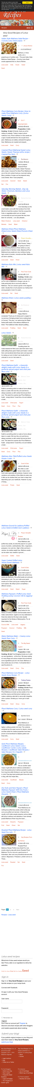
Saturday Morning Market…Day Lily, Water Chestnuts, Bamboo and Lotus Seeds (15, 191)
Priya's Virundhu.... (26, 238)
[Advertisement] (17, 91)
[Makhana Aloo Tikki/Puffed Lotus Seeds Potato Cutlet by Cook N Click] (9, 466)
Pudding (12, 328)
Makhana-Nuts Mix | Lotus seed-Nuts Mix (15, 265)
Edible (12, 556)
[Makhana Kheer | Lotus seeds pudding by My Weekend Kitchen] (9, 307)
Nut (2, 184)
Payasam (4, 628)
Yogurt (21, 403)
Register (23, 1023)
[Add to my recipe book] (24, 40)
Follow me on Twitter (8, 1062)
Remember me (7, 1018)
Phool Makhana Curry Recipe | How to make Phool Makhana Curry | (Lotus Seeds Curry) (15, 113)
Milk (25, 628)
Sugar (24, 589)
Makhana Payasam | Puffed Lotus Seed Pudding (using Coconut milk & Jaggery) (16, 595)
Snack (17, 65)
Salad (23, 65)
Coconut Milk (5, 624)
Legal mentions (7, 1058)
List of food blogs (24, 1071)
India (11, 65)
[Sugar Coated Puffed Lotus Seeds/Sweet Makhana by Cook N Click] (9, 570)
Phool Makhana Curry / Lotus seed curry (16, 708)
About (21, 1054)
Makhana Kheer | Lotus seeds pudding (16, 298)
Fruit (2, 825)
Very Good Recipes (6, 1048)
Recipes (4, 28)
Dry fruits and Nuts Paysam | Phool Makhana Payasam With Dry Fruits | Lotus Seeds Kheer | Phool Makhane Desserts (15, 791)
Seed (3, 68)
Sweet (25, 181)
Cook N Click (25, 463)
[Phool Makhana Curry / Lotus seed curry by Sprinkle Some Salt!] (9, 718)
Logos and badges (8, 1079)
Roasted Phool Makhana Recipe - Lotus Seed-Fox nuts (16, 831)
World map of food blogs (26, 1073)
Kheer (17, 260)
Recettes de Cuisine (25, 1079)
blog (4, 1060)
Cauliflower (13, 780)
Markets (3, 224)
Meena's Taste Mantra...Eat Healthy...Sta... (24, 379)
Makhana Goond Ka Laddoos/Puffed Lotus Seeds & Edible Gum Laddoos (15, 526)
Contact (22, 1056)
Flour (14, 406)
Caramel (12, 181)
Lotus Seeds (6, 333)
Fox (7, 184)
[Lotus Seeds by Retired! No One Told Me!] (9, 340)
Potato (12, 485)
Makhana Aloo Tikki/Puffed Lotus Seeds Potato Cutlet (16, 457)
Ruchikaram (24, 159)
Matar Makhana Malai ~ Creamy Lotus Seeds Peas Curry (15, 637)
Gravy (17, 704)
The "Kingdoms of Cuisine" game (6, 1081)
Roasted (12, 862)
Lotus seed (4, 65)
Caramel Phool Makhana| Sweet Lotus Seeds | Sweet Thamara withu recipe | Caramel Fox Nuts (15, 152)
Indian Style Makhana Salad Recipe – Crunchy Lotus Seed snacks (15, 39)
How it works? (6, 1073)
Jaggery (22, 624)
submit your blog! (7, 1042)
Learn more (12, 9)
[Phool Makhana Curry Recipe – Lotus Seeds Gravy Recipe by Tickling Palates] (9, 682)
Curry (17, 145)
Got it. (27, 2)
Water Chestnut (6, 221)
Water (16, 224)
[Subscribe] (18, 46)
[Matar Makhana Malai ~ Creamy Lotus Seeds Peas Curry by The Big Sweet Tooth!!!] (9, 646)
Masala (21, 780)
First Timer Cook (26, 272)
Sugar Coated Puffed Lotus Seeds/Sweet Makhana (11, 561)
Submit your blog (7, 1071)
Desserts (13, 822)
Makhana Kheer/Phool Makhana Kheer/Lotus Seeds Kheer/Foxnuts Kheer (17, 230)
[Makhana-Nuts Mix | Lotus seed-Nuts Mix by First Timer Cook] (9, 274)
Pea (19, 406)
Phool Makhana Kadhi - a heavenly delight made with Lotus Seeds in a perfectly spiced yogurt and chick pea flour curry (15, 368)
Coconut (11, 628)
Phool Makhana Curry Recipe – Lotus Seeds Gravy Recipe (15, 674)
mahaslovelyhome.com (25, 760)
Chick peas (13, 403)
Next (17, 910)
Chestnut (24, 221)
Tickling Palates (26, 680)
